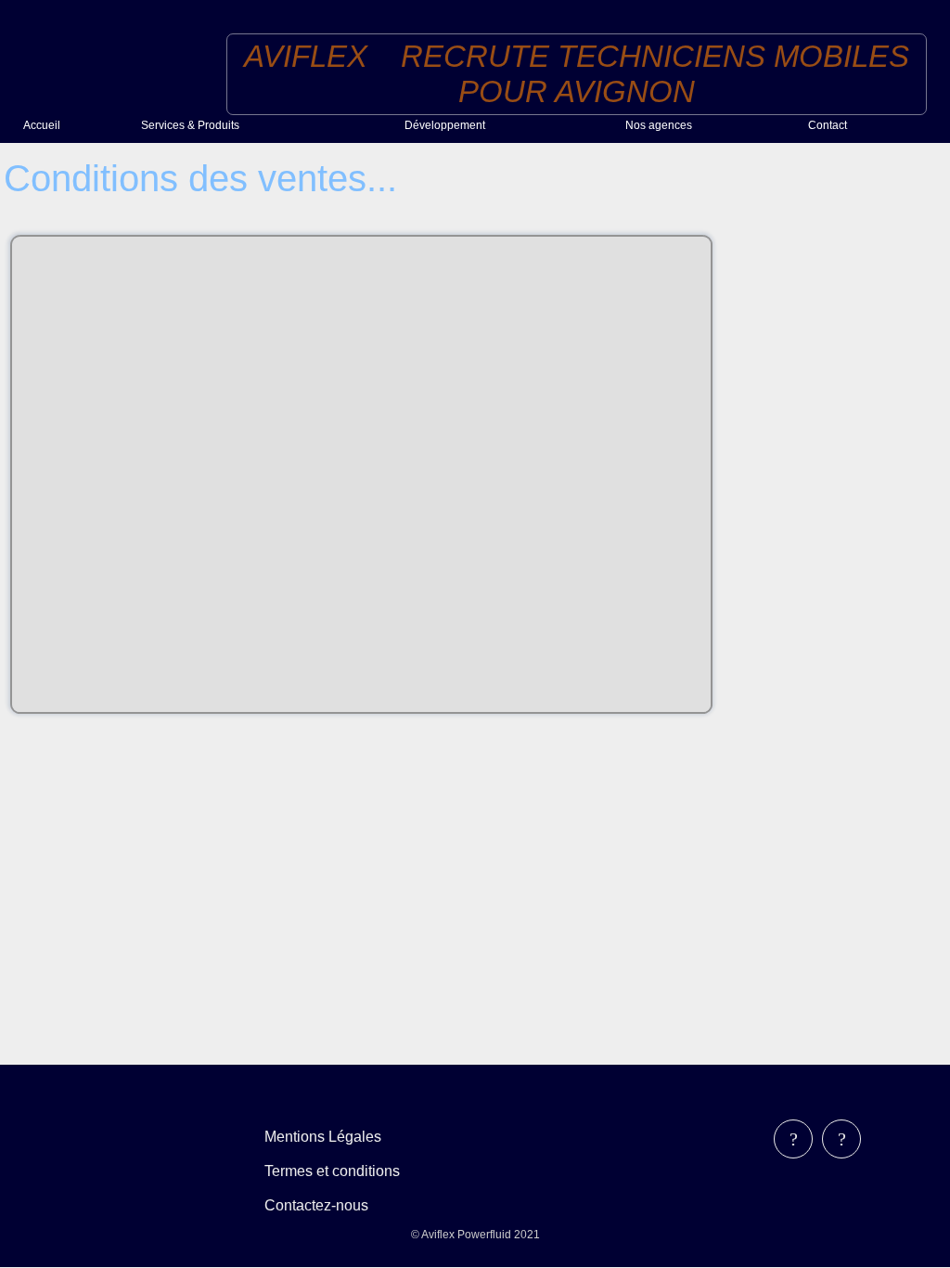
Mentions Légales (322, 1137)
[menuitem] (75, 125)
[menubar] (345, 1171)
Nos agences (658, 125)
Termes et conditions (332, 1171)
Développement (444, 125)
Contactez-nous (316, 1205)
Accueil (41, 125)
